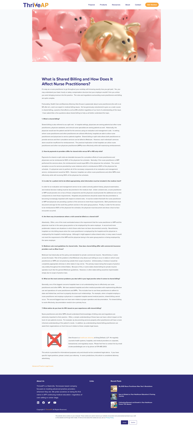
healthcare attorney (87, 338)
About (127, 5)
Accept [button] (124, 422)
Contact (138, 5)
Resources (116, 5)
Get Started (152, 5)
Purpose (91, 5)
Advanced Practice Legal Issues (42, 366)
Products (103, 5)
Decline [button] (133, 422)
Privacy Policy (109, 417)
